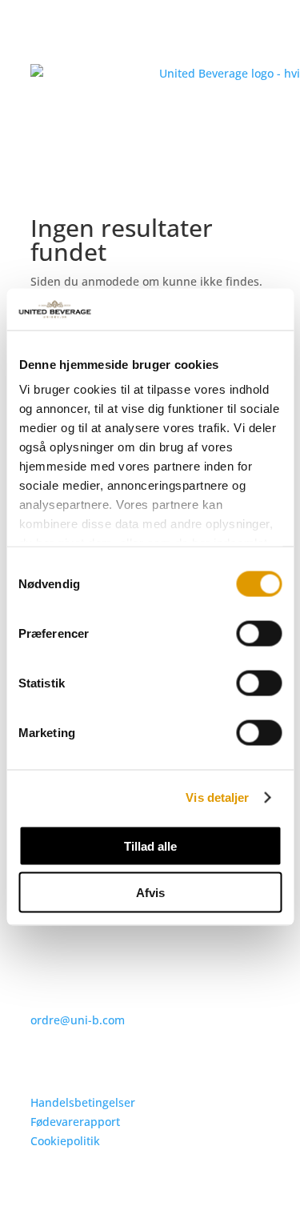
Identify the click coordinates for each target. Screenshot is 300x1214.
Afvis (150, 892)
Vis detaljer (217, 797)
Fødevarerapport (75, 1121)
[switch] (259, 633)
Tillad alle (150, 845)
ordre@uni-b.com (77, 1020)
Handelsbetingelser (82, 1102)
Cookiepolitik (65, 1140)
